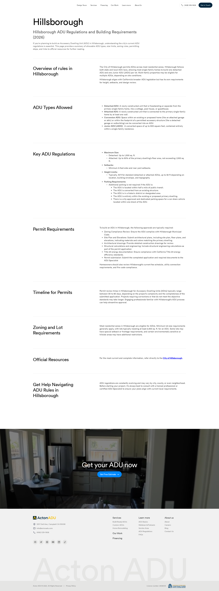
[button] (93, 5)
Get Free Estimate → (109, 474)
